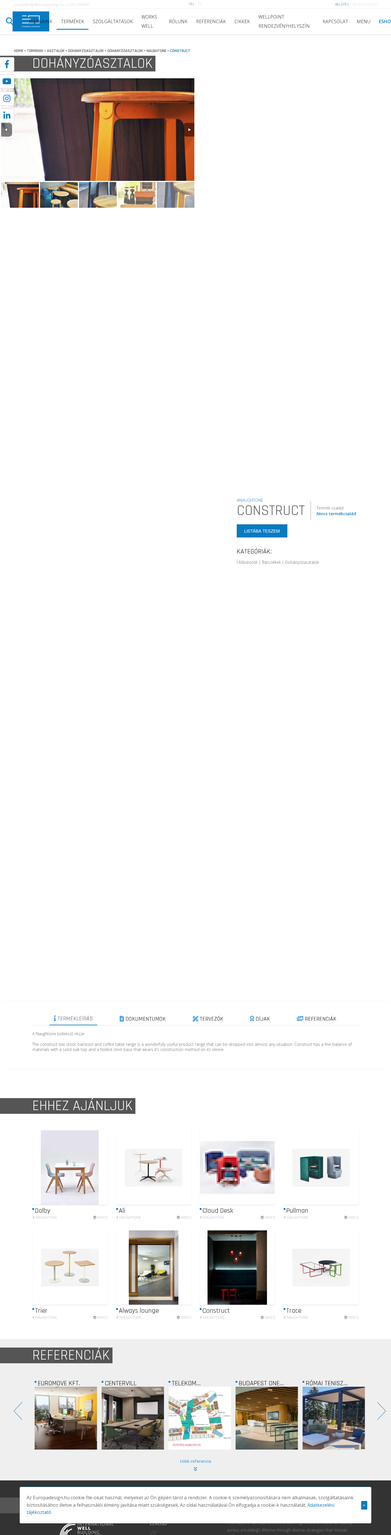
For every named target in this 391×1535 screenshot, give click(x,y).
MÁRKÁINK (40, 21)
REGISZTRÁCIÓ (365, 4)
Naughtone (44, 1217)
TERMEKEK (35, 50)
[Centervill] (66, 1418)
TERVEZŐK (210, 1019)
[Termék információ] (87, 1168)
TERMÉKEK (72, 21)
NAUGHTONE (156, 50)
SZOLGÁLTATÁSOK (113, 21)
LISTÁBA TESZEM (262, 531)
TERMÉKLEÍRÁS (74, 1018)
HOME (18, 50)
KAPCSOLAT (335, 21)
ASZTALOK (55, 50)
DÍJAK (262, 1019)
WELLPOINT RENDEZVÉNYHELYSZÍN (284, 21)
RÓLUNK (178, 21)
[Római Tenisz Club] (267, 1418)
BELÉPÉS (342, 4)
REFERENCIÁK (211, 21)
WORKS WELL (149, 21)
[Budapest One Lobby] (200, 1418)
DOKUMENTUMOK (145, 1019)
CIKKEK (242, 21)
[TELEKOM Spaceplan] (133, 1418)
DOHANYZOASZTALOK (86, 50)
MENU (363, 21)
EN (200, 3)
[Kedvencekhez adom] (98, 1167)
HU (191, 3)
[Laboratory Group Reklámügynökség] (334, 1425)
